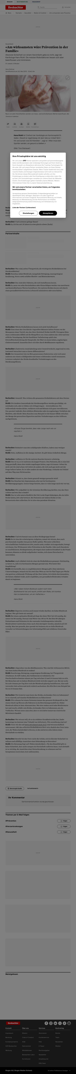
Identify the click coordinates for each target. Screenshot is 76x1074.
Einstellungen (28, 213)
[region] (38, 185)
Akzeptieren (48, 213)
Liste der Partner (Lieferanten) (24, 207)
